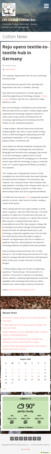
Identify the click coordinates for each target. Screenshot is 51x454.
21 (38, 376)
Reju (27, 197)
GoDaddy (26, 449)
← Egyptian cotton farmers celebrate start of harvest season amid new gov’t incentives (12, 303)
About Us (16, 438)
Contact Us (30, 438)
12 (25, 373)
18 (19, 376)
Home (12, 438)
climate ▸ (25, 427)
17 (12, 376)
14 (38, 373)
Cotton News (34, 438)
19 (25, 376)
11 (19, 373)
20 (32, 376)
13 (32, 373)
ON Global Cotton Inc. (19, 20)
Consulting (21, 438)
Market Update (39, 438)
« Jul (4, 389)
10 (12, 373)
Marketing (25, 438)
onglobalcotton (10, 69)
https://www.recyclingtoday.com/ (21, 290)
